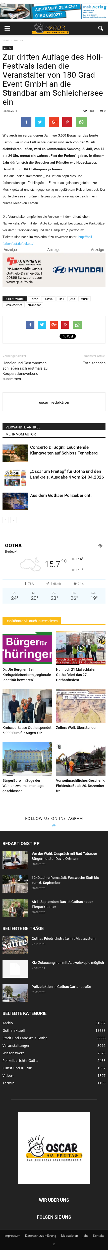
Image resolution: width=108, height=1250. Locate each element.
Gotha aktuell (14, 1030)
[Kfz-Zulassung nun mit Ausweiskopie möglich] (15, 969)
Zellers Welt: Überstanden (76, 728)
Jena (72, 299)
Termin (9, 1083)
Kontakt (98, 1235)
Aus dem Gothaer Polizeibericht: (61, 495)
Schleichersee (13, 305)
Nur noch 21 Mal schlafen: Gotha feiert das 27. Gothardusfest (76, 674)
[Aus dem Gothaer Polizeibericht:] (15, 501)
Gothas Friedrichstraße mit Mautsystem (63, 939)
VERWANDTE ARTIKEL (23, 427)
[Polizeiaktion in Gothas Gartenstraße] (15, 993)
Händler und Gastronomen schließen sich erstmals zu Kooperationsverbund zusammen (25, 371)
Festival (48, 299)
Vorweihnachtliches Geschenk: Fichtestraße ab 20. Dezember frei (80, 785)
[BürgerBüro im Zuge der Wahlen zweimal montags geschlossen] (27, 759)
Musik (84, 299)
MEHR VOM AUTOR (21, 434)
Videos (8, 1075)
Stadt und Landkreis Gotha (25, 1038)
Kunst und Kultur (17, 1068)
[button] (101, 28)
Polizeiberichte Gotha (20, 1060)
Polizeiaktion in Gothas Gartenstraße (61, 987)
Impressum (12, 1235)
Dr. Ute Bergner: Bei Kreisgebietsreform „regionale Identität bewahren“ (27, 674)
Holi (61, 299)
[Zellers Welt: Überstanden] (81, 706)
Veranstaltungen (16, 1045)
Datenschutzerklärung (40, 1235)
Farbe (34, 299)
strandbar (34, 305)
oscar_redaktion (54, 402)
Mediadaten (69, 1235)
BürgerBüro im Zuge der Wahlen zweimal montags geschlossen (23, 785)
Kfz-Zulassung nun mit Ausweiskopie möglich (68, 963)
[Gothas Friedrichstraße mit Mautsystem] (15, 945)
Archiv (7, 48)
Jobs (85, 1235)
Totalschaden (94, 363)
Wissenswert (13, 1053)
